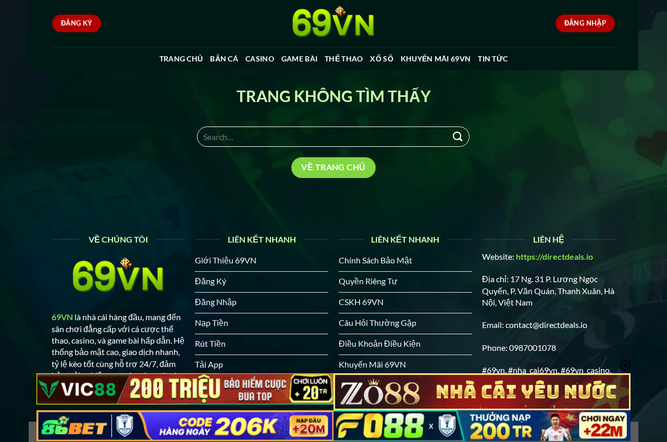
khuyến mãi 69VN (436, 58)
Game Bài (299, 58)
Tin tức (493, 58)
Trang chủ (181, 58)
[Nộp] (457, 137)
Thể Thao (344, 58)
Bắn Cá (224, 58)
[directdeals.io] (333, 23)
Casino (259, 58)
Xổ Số (381, 58)
